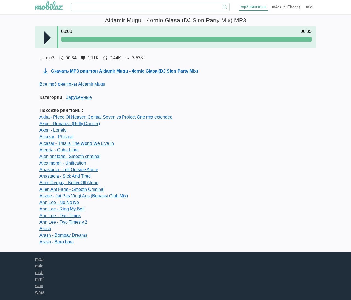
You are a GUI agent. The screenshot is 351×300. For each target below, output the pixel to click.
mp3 (253, 6)
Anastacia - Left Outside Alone (68, 169)
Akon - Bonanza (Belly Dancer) (69, 123)
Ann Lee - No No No (59, 202)
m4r (286, 7)
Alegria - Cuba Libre (59, 150)
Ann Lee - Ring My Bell (61, 209)
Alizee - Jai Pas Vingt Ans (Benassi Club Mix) (83, 196)
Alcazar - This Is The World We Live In (76, 143)
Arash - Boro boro (56, 242)
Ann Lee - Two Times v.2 (63, 222)
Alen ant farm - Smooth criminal (69, 156)
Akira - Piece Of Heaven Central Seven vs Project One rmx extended (105, 117)
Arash (45, 228)
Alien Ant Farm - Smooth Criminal (71, 189)
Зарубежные (79, 97)
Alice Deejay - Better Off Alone (68, 182)
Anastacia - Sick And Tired (65, 176)
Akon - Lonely (52, 130)
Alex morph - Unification (62, 163)
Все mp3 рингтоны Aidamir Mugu (72, 84)
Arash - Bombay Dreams (63, 235)
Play (47, 38)
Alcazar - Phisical (56, 136)
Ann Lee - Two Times (60, 215)
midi (309, 7)
